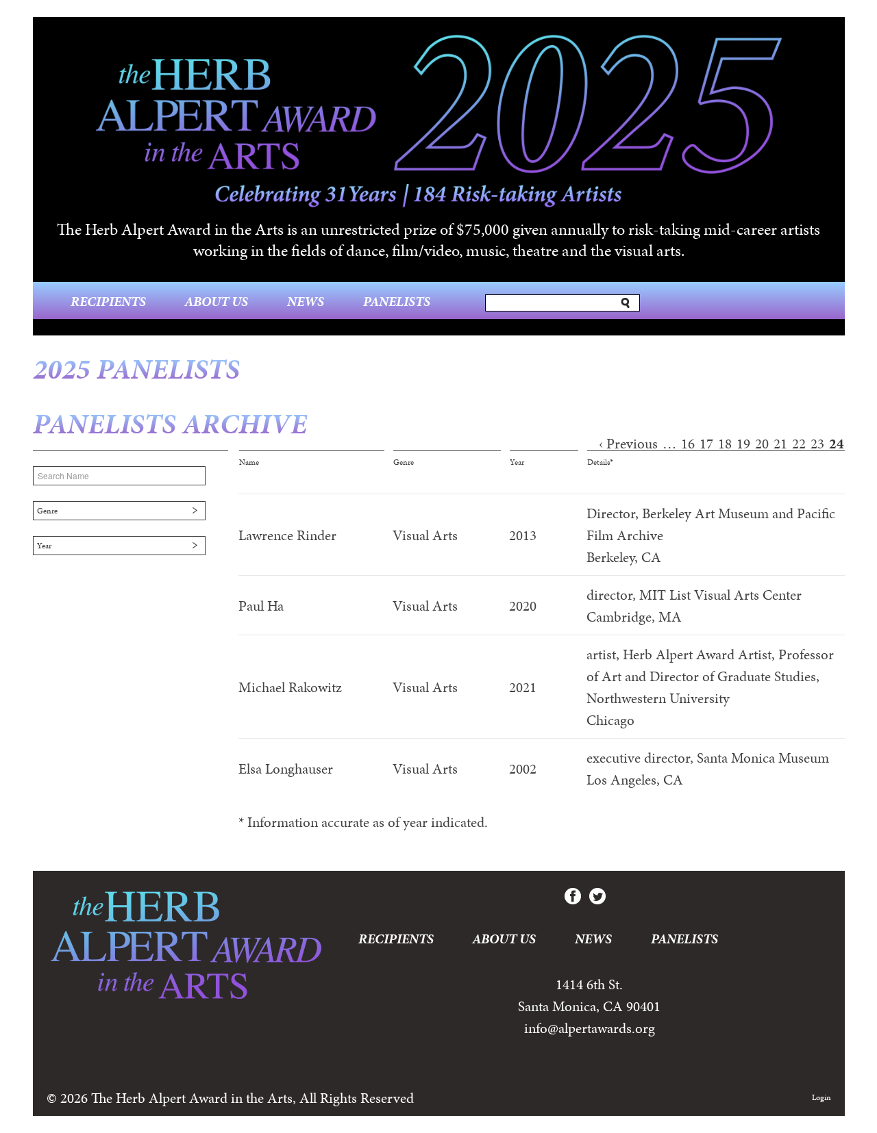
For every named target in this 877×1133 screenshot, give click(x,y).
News (305, 301)
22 (799, 443)
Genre (47, 510)
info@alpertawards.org (589, 1028)
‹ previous (628, 443)
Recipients (108, 301)
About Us (216, 301)
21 (780, 443)
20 (762, 443)
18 (725, 443)
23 (817, 443)
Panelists (396, 301)
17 (706, 443)
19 (743, 443)
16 (688, 443)
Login (821, 1097)
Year (44, 545)
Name (249, 462)
